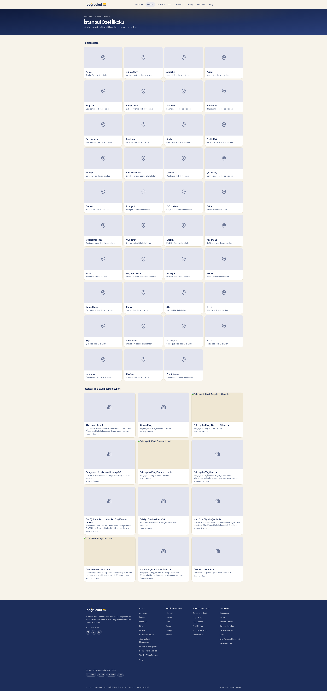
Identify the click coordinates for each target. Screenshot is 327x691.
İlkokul (150, 4)
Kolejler (179, 4)
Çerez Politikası (226, 630)
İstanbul (169, 613)
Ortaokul (161, 4)
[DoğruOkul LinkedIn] (99, 632)
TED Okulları (198, 622)
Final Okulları (198, 626)
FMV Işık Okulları (200, 630)
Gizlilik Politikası (226, 622)
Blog (211, 4)
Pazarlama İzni (226, 643)
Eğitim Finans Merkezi (148, 651)
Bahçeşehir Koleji (200, 613)
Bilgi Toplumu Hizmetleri (230, 639)
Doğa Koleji (197, 617)
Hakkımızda (224, 613)
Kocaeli (169, 635)
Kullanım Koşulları (227, 626)
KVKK (222, 635)
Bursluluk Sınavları (146, 635)
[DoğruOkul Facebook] (93, 632)
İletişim (222, 617)
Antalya (169, 630)
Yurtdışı (189, 4)
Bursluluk (201, 4)
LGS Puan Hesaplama (148, 646)
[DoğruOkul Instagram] (88, 632)
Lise (170, 4)
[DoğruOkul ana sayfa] (96, 4)
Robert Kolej (198, 635)
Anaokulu (139, 4)
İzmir (168, 622)
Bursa (168, 626)
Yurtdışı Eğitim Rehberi (148, 655)
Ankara (169, 617)
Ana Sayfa (88, 17)
